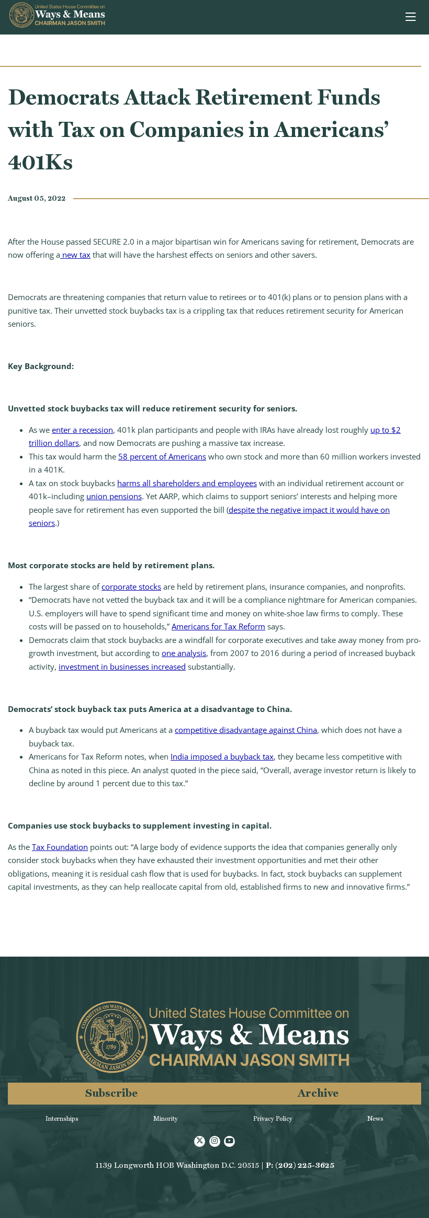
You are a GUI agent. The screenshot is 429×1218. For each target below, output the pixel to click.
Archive (318, 1092)
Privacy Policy (272, 1118)
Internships (62, 1118)
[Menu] (411, 17)
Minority (165, 1118)
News (375, 1118)
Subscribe (111, 1092)
